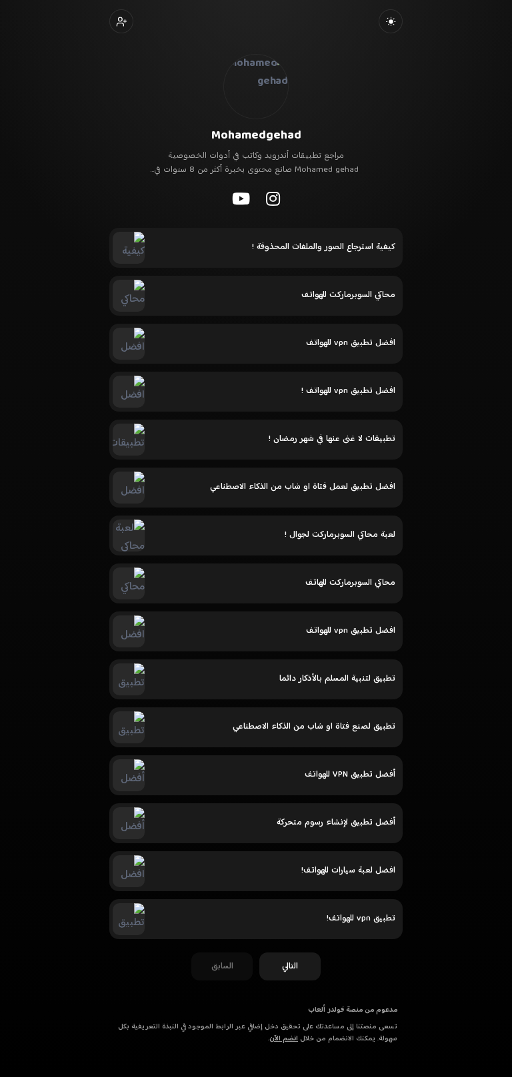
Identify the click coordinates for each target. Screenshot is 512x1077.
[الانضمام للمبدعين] (121, 21)
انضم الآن (283, 1038)
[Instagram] (273, 198)
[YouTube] (241, 198)
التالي (290, 966)
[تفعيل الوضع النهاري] (391, 21)
